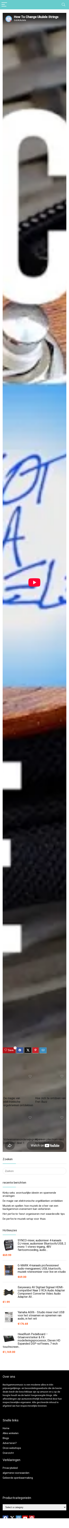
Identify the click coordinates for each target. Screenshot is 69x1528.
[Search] (63, 4)
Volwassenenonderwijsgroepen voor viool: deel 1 (22, 1141)
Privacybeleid (10, 1468)
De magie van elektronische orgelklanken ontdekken (18, 1102)
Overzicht (8, 1453)
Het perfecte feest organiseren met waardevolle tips (34, 1213)
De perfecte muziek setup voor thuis (24, 1218)
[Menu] (4, 4)
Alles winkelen (11, 1433)
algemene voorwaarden (16, 1472)
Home (6, 1428)
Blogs (6, 1438)
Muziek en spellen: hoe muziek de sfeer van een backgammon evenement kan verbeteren (30, 1207)
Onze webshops (12, 1448)
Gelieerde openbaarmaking (18, 1477)
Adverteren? (10, 1443)
